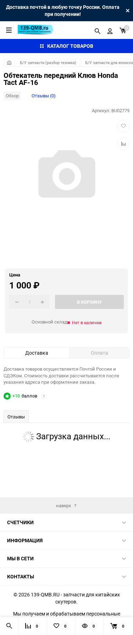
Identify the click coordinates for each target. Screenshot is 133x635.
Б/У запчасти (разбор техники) (48, 62)
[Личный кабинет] (109, 30)
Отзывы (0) (44, 95)
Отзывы (16, 416)
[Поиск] (97, 30)
